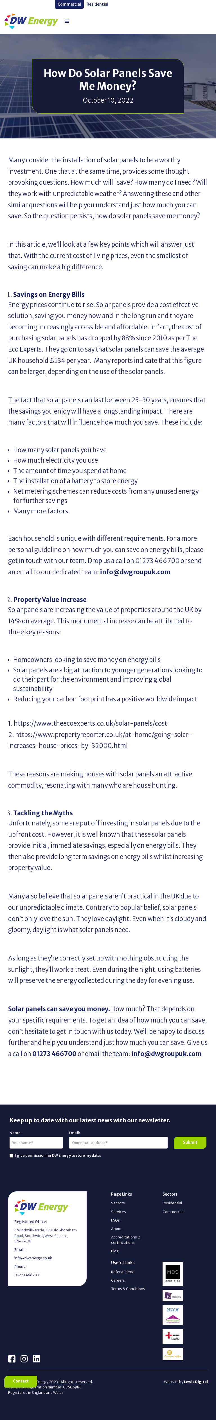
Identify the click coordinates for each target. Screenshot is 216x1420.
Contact (21, 1381)
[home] (31, 21)
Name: (15, 1132)
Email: (74, 1132)
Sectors (118, 1203)
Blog (115, 1251)
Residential (172, 1203)
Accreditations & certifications (125, 1240)
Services (118, 1211)
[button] (66, 21)
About (116, 1228)
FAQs (115, 1220)
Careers (118, 1280)
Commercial (173, 1211)
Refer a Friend (122, 1271)
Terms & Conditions (128, 1288)
